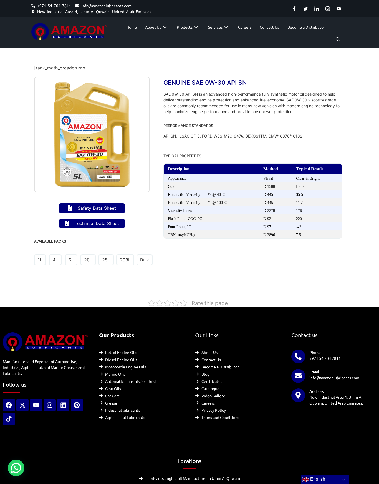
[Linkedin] (63, 405)
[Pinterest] (77, 405)
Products (185, 26)
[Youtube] (338, 8)
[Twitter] (305, 8)
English (317, 479)
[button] (338, 39)
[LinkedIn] (316, 8)
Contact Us (269, 26)
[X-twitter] (22, 405)
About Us (153, 26)
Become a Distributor (306, 26)
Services (215, 26)
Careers (244, 26)
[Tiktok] (9, 419)
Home (131, 26)
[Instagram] (327, 8)
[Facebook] (294, 8)
